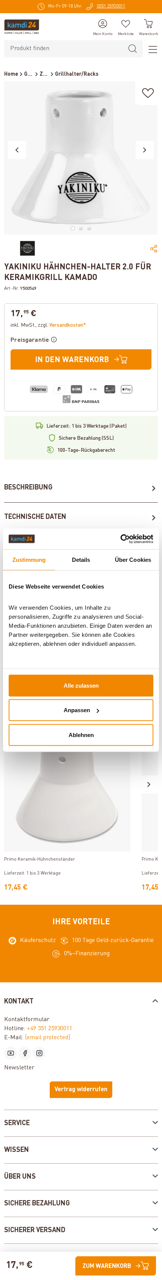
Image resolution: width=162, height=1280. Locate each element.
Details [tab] (81, 560)
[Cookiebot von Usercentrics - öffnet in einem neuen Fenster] (120, 539)
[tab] (81, 488)
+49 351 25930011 (49, 1029)
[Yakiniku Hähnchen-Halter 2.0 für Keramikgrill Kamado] (80, 158)
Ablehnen (81, 734)
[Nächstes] (145, 150)
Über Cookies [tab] (133, 560)
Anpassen (77, 710)
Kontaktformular (26, 1020)
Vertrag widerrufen (81, 1090)
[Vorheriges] (17, 150)
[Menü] (150, 49)
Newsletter (19, 1068)
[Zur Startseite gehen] (21, 27)
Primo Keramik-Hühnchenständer (39, 859)
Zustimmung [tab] (29, 560)
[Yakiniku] (27, 248)
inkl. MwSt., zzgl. (48, 325)
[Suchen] (132, 48)
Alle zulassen (81, 685)
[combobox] (63, 48)
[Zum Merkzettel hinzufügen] (148, 93)
